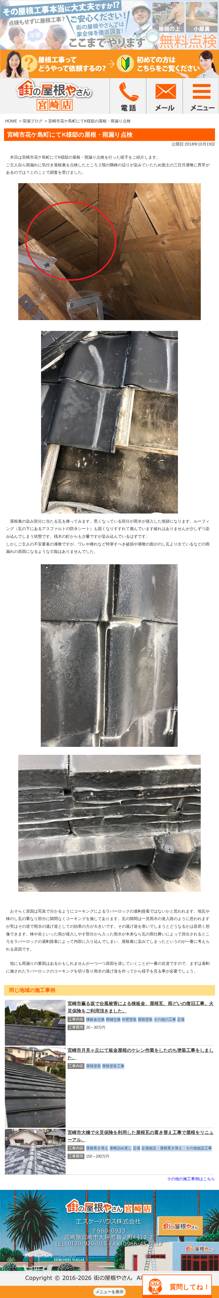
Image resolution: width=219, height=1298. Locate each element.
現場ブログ (32, 121)
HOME (11, 121)
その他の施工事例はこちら (191, 1178)
